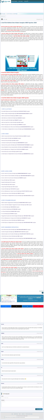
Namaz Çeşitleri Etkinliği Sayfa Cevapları (11, 138)
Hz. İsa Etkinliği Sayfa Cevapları (9, 213)
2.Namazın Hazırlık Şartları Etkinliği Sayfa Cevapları (15, 142)
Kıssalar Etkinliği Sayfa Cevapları (10, 188)
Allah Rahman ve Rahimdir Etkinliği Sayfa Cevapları (13, 118)
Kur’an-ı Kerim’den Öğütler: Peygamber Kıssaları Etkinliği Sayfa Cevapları (17, 204)
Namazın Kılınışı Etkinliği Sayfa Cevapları (10, 140)
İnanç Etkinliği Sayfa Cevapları (8, 180)
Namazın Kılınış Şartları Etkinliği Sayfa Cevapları (18, 144)
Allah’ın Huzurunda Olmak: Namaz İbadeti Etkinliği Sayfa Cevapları (16, 136)
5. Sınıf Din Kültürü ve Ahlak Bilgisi (11, 13)
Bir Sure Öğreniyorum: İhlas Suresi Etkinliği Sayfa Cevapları (17, 126)
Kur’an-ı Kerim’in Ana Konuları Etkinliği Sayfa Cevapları (14, 177)
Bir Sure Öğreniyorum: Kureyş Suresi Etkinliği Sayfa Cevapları (16, 218)
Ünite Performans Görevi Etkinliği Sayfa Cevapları (12, 151)
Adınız (2, 396)
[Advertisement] (22, 6)
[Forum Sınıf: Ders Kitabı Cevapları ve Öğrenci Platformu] (6, 2)
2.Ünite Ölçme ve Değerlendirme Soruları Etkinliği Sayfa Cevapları (18, 153)
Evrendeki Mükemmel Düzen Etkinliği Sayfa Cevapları (16, 111)
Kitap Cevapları (14, 1)
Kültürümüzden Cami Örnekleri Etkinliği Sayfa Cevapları (18, 234)
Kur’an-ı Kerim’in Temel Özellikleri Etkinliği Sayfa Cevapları (18, 175)
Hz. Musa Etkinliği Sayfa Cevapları (11, 211)
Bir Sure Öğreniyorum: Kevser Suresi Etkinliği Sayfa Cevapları (17, 191)
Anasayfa (3, 13)
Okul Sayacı (21, 1)
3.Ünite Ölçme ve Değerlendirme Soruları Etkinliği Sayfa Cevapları (18, 195)
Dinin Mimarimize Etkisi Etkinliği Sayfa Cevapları (16, 229)
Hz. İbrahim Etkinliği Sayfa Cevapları (11, 209)
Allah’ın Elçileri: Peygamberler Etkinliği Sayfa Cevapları (16, 202)
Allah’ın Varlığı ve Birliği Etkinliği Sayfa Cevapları (17, 113)
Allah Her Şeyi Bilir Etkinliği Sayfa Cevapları (12, 120)
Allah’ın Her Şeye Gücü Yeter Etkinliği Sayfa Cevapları (14, 124)
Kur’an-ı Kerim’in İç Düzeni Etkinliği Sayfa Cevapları (16, 173)
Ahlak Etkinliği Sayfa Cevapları (8, 184)
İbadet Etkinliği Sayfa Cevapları (8, 182)
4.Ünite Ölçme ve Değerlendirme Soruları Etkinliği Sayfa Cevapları (19, 222)
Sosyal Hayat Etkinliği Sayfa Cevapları (10, 186)
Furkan (4, 19)
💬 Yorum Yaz (3, 16)
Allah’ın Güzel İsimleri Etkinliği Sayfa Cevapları (12, 115)
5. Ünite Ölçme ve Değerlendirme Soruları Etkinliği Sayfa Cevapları (19, 238)
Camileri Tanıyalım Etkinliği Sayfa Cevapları (15, 231)
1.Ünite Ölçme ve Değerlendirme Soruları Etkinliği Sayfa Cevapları (18, 129)
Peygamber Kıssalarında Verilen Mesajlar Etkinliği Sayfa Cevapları (18, 215)
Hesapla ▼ (26, 1)
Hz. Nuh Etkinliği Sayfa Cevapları (10, 207)
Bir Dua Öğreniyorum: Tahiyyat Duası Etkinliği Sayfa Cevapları (15, 149)
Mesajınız (2, 400)
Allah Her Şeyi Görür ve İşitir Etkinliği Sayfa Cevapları (13, 122)
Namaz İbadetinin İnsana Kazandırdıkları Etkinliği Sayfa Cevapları (17, 147)
